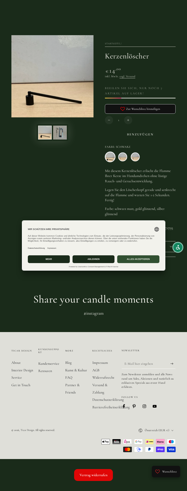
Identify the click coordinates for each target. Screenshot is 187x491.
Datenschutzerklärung (108, 399)
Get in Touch (20, 385)
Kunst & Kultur (76, 370)
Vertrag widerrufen (93, 475)
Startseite (112, 43)
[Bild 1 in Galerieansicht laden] (45, 133)
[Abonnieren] (173, 364)
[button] (177, 247)
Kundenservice (48, 363)
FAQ (68, 377)
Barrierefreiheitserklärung (111, 407)
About (16, 362)
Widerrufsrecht (103, 377)
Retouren (45, 371)
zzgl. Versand (127, 76)
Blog (68, 362)
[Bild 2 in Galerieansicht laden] (60, 133)
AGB (95, 370)
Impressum (100, 362)
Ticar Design (27, 430)
